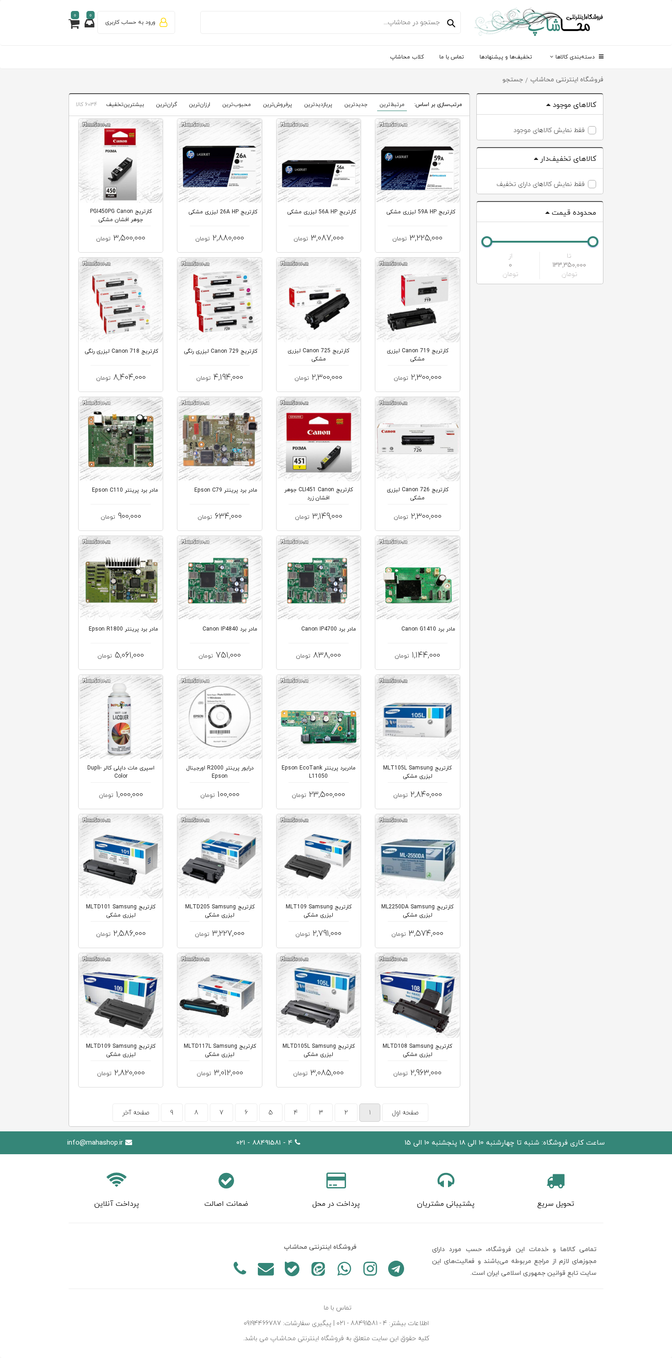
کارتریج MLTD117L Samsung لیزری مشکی (220, 1050)
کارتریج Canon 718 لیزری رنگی (121, 351)
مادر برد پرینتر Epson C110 (125, 490)
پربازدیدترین (318, 104)
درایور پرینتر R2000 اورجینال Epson (220, 772)
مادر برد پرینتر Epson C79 (225, 490)
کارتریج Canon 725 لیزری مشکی (318, 355)
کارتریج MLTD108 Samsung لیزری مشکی (417, 1050)
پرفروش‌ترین (277, 104)
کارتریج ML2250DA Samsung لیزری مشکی (417, 911)
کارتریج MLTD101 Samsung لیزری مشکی (120, 911)
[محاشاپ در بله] (292, 1270)
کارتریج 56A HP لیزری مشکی (321, 212)
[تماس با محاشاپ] (240, 1270)
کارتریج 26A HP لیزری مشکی (222, 212)
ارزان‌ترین (199, 104)
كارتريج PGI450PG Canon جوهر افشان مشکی (121, 215)
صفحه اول (405, 1113)
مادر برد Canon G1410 (428, 629)
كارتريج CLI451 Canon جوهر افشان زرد (318, 494)
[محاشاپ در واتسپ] (344, 1270)
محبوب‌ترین (236, 104)
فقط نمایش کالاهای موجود (549, 130)
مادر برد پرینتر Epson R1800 (123, 629)
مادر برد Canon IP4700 (328, 629)
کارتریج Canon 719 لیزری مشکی (417, 355)
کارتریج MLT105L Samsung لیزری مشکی (417, 772)
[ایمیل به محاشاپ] (266, 1270)
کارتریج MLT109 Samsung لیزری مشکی (319, 911)
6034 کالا (86, 104)
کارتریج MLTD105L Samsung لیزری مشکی (319, 1050)
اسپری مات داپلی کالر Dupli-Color (121, 772)
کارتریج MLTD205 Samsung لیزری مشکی (220, 911)
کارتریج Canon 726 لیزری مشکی (417, 494)
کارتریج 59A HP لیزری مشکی (420, 212)
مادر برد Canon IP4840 (230, 629)
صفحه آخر (135, 1113)
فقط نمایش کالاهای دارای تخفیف (540, 184)
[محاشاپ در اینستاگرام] (370, 1270)
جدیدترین (356, 104)
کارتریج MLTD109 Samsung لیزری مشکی (120, 1050)
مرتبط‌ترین (392, 104)
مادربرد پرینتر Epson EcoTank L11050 (319, 772)
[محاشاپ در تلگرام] (396, 1270)
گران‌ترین (166, 104)
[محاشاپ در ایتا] (318, 1270)
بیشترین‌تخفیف (125, 104)
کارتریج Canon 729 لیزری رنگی (220, 351)
